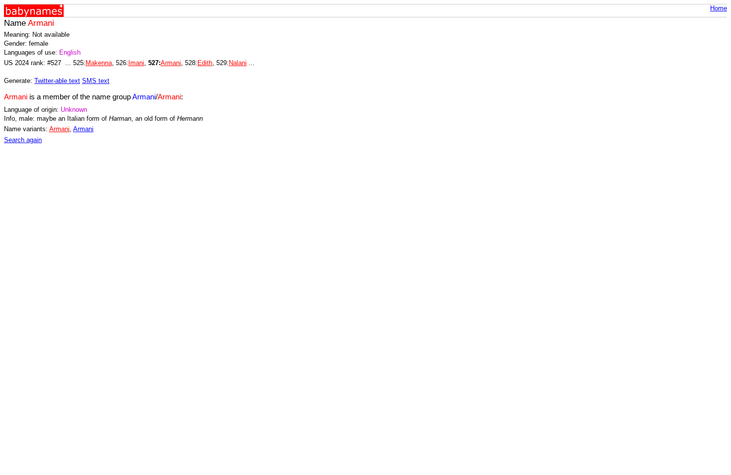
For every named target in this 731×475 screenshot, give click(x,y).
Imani (136, 63)
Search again (23, 140)
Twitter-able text (57, 80)
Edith (204, 63)
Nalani (238, 63)
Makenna (99, 63)
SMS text (95, 80)
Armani (171, 63)
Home (718, 8)
